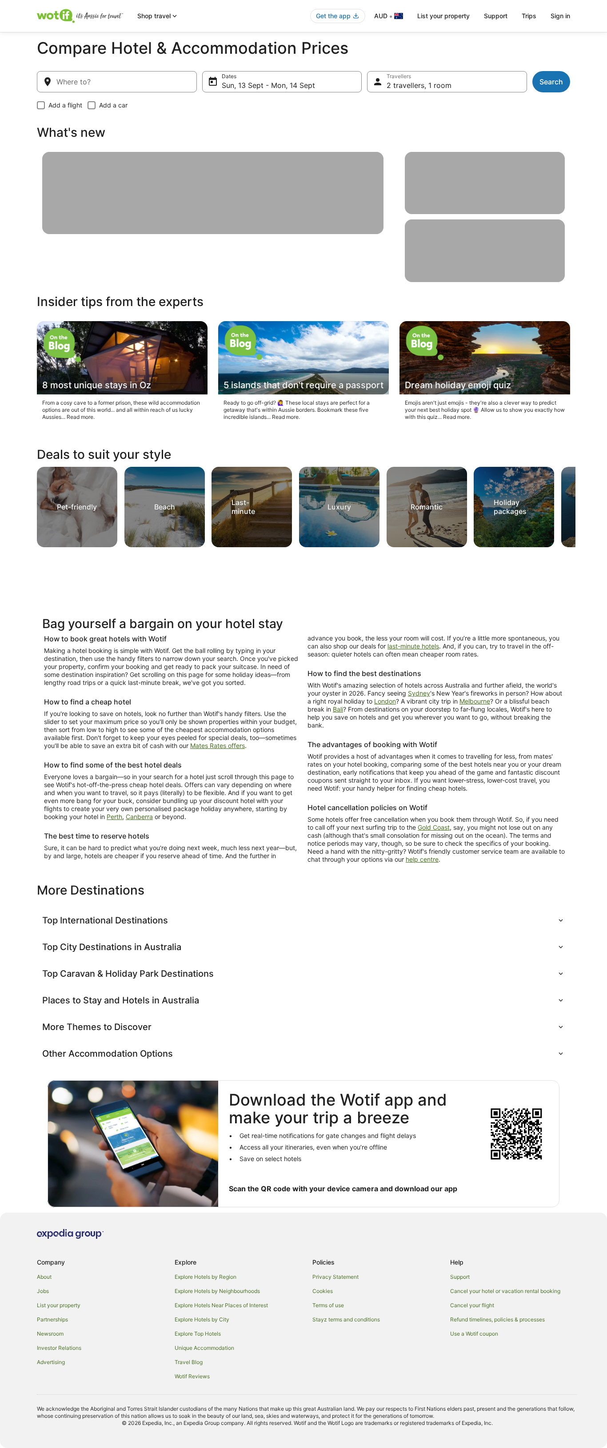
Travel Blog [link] (189, 1362)
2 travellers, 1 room (419, 85)
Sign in (560, 16)
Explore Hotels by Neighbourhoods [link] (217, 1291)
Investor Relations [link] (59, 1348)
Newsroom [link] (50, 1333)
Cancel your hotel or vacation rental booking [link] (505, 1291)
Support (495, 16)
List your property (443, 16)
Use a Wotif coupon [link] (474, 1333)
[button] (303, 920)
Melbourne (474, 701)
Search (551, 81)
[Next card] (565, 504)
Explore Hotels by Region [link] (205, 1276)
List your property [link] (58, 1305)
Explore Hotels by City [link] (202, 1319)
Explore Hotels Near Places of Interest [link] (221, 1305)
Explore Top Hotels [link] (198, 1333)
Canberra (139, 816)
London (385, 701)
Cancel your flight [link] (472, 1305)
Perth (114, 816)
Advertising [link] (51, 1362)
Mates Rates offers (217, 745)
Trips (529, 16)
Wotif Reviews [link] (192, 1376)
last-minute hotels (413, 646)
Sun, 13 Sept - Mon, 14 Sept (268, 85)
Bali (338, 709)
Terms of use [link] (328, 1305)
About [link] (44, 1276)
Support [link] (460, 1276)
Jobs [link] (43, 1291)
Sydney (419, 693)
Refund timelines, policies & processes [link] (497, 1319)
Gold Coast (434, 827)
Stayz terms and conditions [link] (346, 1319)
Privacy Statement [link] (335, 1276)
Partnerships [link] (52, 1319)
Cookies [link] (322, 1291)
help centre (422, 859)
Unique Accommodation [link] (204, 1348)
